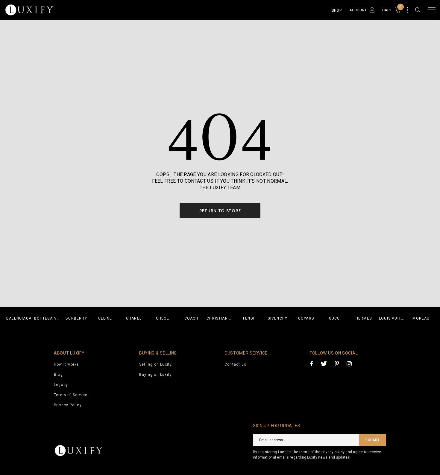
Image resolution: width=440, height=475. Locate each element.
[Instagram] (349, 363)
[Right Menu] (432, 10)
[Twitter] (324, 363)
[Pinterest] (337, 363)
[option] (18, 318)
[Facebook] (311, 363)
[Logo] (50, 10)
